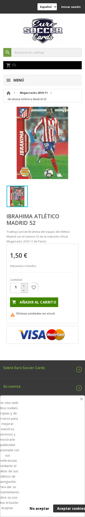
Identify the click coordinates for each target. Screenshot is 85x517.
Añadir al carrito (34, 302)
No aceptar (39, 508)
